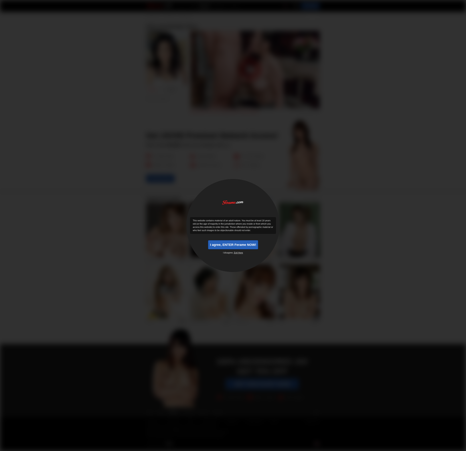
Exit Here (238, 252)
